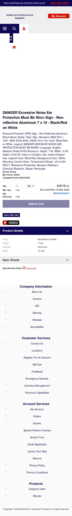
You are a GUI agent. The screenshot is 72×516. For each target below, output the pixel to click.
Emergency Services (37, 378)
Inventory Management (37, 385)
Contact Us (37, 343)
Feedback (37, 371)
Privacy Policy (37, 465)
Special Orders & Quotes (37, 430)
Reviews (37, 319)
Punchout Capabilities (37, 392)
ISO (37, 305)
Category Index (37, 489)
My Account (37, 409)
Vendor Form (37, 437)
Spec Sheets (11, 260)
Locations (37, 350)
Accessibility (37, 327)
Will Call (37, 364)
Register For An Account (37, 357)
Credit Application (37, 444)
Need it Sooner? (61, 193)
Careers (37, 298)
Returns (37, 458)
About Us (37, 291)
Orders (37, 416)
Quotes (37, 423)
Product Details (13, 231)
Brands (37, 496)
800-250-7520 (60, 3)
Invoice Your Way (37, 451)
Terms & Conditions (37, 472)
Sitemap (37, 312)
